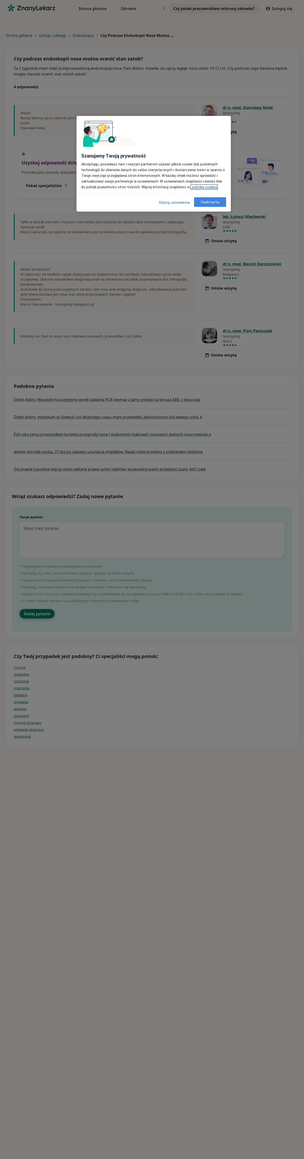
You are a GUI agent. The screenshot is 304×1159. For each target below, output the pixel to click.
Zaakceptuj (210, 202)
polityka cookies (204, 187)
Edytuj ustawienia (174, 202)
